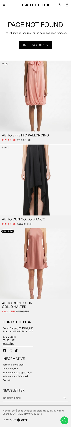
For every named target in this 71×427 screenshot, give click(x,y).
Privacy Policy (10, 368)
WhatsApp (8, 343)
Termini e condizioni (13, 364)
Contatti (7, 380)
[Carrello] (67, 5)
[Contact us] (64, 420)
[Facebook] (5, 350)
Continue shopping (35, 44)
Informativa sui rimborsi (15, 376)
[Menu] (4, 5)
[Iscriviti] (64, 397)
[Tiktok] (16, 350)
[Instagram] (10, 350)
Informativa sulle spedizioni (17, 372)
